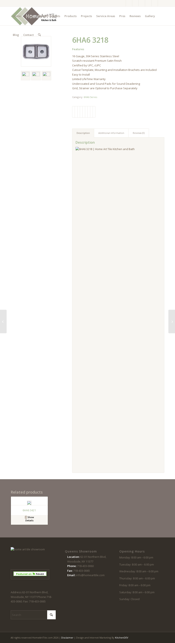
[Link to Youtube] (148, 3)
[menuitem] (17, 16)
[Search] (39, 34)
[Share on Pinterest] (81, 111)
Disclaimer (67, 637)
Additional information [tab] (111, 132)
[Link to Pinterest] (142, 3)
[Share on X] (76, 111)
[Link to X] (135, 3)
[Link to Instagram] (129, 3)
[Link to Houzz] (155, 3)
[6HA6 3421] (171, 321)
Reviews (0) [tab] (139, 132)
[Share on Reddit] (91, 111)
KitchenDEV (121, 637)
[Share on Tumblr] (86, 111)
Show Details (29, 519)
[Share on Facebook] (73, 111)
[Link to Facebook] (123, 3)
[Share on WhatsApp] (78, 111)
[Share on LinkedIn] (84, 111)
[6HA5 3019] (3, 321)
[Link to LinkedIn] (161, 3)
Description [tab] (83, 132)
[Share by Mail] (94, 111)
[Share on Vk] (89, 111)
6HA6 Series (90, 97)
